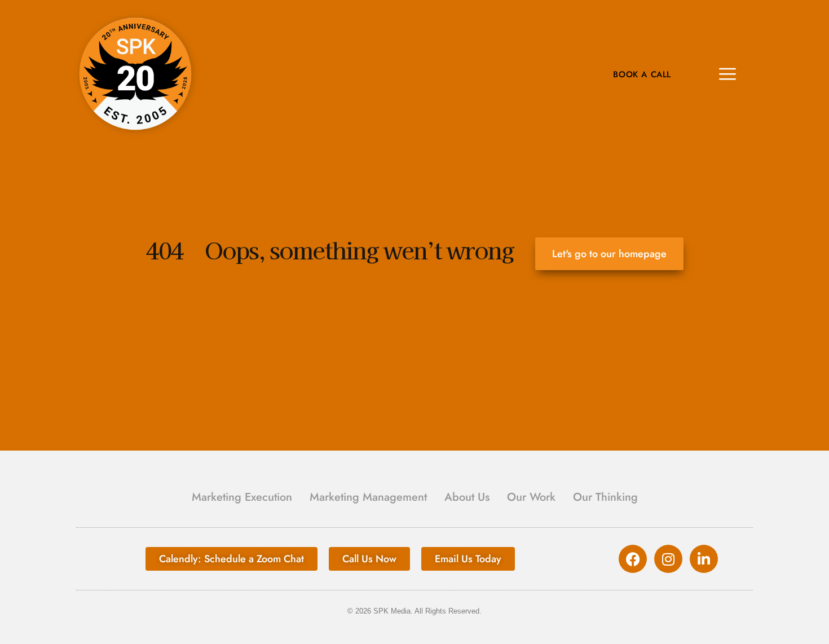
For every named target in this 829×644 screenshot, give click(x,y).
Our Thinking (605, 497)
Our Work (531, 497)
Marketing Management (368, 497)
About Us (467, 497)
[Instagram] (668, 559)
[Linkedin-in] (704, 559)
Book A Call (642, 75)
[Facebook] (633, 559)
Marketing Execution (242, 497)
